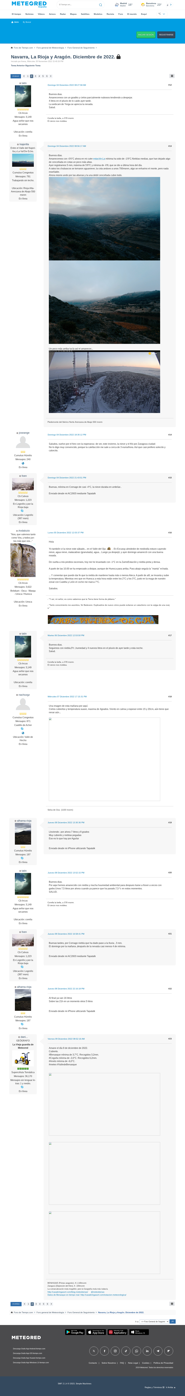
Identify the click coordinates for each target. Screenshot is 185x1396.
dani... (24, 1036)
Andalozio (24, 530)
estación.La (99, 158)
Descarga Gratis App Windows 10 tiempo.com (31, 1363)
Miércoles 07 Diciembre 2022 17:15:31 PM (67, 696)
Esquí (144, 14)
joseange (24, 432)
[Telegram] (158, 1351)
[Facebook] (104, 1351)
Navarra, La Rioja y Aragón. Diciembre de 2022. (63, 56)
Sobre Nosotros (109, 1363)
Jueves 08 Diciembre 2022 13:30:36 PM (66, 822)
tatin (24, 83)
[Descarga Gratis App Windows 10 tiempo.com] (139, 1332)
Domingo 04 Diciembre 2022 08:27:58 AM (67, 85)
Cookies (145, 1363)
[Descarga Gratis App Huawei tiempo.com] (118, 1332)
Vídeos (41, 14)
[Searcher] (100, 5)
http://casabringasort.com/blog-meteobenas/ (68, 1292)
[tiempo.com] (29, 4)
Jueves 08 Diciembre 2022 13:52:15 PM (66, 873)
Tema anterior (18, 65)
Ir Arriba (16, 1304)
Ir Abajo (15, 76)
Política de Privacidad (163, 1363)
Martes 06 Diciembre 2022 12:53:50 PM (66, 635)
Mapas (73, 14)
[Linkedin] (147, 1351)
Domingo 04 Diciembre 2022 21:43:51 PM (67, 477)
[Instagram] (115, 1351)
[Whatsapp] (136, 1351)
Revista (110, 14)
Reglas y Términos (153, 1387)
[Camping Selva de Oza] (23, 733)
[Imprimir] (172, 76)
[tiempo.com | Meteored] (26, 1337)
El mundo (132, 14)
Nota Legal (133, 1363)
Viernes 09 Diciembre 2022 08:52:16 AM (66, 1039)
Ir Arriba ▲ (171, 1387)
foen (24, 475)
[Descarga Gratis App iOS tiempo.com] (96, 1332)
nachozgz (24, 694)
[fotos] (23, 463)
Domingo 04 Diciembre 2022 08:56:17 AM (67, 146)
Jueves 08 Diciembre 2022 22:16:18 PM (66, 988)
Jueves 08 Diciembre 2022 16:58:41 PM (66, 934)
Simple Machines (83, 1384)
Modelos (98, 14)
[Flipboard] (169, 1351)
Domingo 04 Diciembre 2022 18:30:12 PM (67, 435)
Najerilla (24, 144)
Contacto (93, 1363)
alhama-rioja (24, 820)
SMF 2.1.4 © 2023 (66, 1384)
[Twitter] (94, 1351)
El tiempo (16, 14)
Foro (120, 14)
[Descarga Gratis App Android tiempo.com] (75, 1332)
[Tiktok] (126, 1351)
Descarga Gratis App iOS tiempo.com (27, 1353)
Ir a (136, 1321)
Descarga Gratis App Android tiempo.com (29, 1349)
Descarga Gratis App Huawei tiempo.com (29, 1358)
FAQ (122, 1363)
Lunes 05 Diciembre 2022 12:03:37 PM (66, 532)
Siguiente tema (32, 65)
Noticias (29, 14)
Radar (63, 14)
